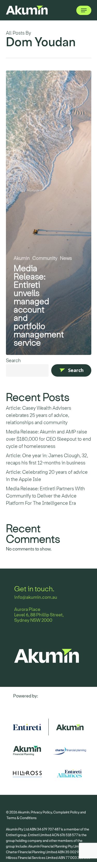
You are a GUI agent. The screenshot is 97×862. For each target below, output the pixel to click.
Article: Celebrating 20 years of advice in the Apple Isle (47, 476)
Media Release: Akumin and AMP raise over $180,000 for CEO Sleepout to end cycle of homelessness (48, 439)
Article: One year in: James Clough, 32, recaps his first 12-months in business (47, 459)
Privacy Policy (41, 812)
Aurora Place (27, 609)
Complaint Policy (66, 812)
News (66, 258)
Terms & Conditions (21, 818)
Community (44, 258)
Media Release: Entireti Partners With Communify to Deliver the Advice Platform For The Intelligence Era (45, 496)
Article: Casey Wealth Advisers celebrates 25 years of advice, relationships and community (38, 415)
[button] (83, 10)
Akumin (22, 258)
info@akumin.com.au (35, 597)
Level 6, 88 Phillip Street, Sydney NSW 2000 (39, 617)
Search (13, 361)
